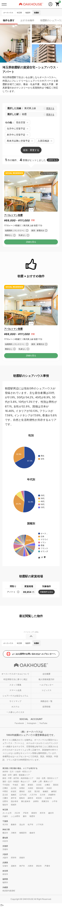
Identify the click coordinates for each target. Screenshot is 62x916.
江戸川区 (23, 795)
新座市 (34, 813)
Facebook (19, 723)
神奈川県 (6, 829)
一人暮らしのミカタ (15, 712)
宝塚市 (5, 866)
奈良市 (5, 874)
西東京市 (45, 801)
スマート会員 (15, 690)
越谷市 (51, 813)
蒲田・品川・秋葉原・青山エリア (16, 781)
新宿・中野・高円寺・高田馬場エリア (17, 778)
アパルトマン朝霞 (13, 215)
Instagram (31, 723)
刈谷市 (5, 841)
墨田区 (56, 785)
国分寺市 (14, 801)
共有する (52, 160)
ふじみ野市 (15, 816)
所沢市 (42, 813)
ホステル (15, 706)
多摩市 (36, 801)
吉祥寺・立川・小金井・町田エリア (17, 771)
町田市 (39, 798)
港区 (23, 785)
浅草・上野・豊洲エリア (43, 781)
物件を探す (9, 20)
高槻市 (22, 857)
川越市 (5, 816)
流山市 (22, 824)
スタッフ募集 (15, 685)
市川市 (5, 824)
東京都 (5, 768)
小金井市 (48, 798)
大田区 (30, 788)
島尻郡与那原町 (8, 891)
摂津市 (13, 857)
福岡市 (5, 882)
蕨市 (25, 816)
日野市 (5, 801)
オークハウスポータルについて (15, 674)
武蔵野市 (52, 795)
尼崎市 (13, 866)
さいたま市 (7, 813)
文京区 (39, 785)
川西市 (30, 866)
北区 (29, 791)
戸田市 (25, 813)
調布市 (30, 798)
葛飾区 (13, 795)
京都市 (5, 849)
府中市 (13, 798)
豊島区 (22, 791)
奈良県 (5, 871)
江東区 (5, 788)
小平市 (54, 801)
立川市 (42, 795)
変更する (50, 108)
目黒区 (22, 788)
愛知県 (5, 838)
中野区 (5, 791)
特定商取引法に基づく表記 (15, 679)
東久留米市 (25, 801)
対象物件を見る (46, 592)
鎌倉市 (32, 833)
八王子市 (33, 795)
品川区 (13, 788)
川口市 (17, 813)
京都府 (5, 846)
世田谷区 (39, 788)
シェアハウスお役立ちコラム (15, 695)
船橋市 (13, 824)
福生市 (5, 804)
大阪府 (5, 854)
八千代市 (39, 824)
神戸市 (22, 866)
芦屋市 (47, 866)
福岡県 (5, 879)
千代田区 (6, 785)
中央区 (15, 785)
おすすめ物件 (27, 20)
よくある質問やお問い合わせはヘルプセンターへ (34, 654)
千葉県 (5, 821)
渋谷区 (49, 788)
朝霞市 (32, 816)
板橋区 (45, 791)
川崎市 (13, 833)
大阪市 (5, 857)
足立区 (5, 795)
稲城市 (13, 804)
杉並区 (13, 791)
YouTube (43, 723)
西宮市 (39, 866)
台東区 (47, 785)
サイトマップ (15, 701)
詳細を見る (31, 242)
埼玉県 (5, 809)
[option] (31, 191)
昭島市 (22, 798)
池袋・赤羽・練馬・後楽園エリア (16, 775)
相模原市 (23, 833)
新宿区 (30, 785)
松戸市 (30, 824)
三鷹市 (5, 798)
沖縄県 (5, 887)
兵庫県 (5, 862)
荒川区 (37, 791)
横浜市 (5, 833)
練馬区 (54, 791)
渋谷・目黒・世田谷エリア (47, 778)
